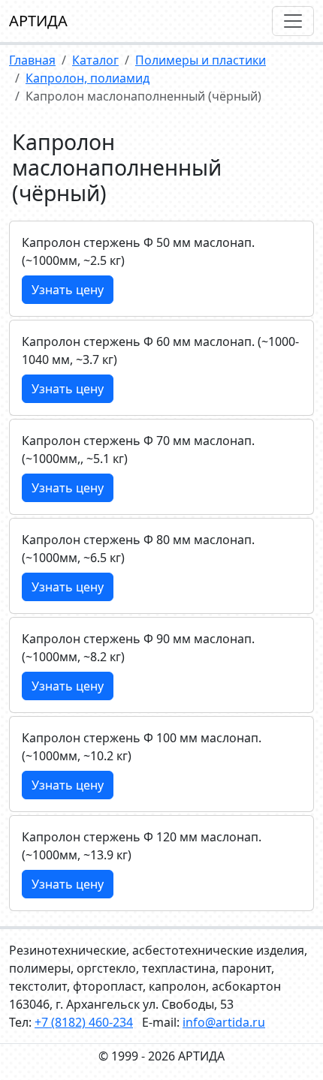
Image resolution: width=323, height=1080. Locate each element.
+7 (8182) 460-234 (84, 1022)
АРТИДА (38, 21)
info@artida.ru (224, 1022)
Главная (32, 60)
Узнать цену (68, 289)
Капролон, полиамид (87, 78)
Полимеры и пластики (200, 60)
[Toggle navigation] (293, 21)
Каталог (95, 60)
